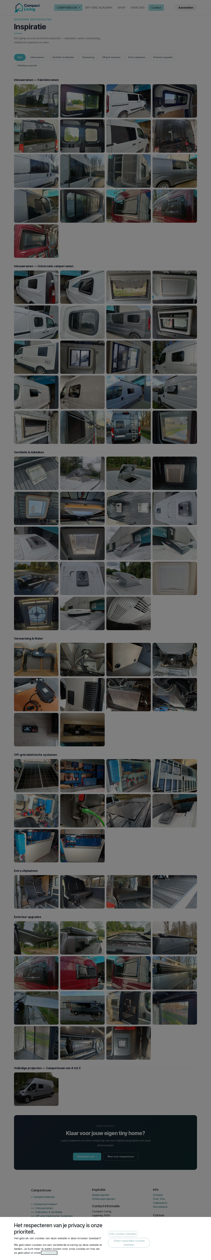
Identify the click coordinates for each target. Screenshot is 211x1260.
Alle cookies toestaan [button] (122, 1233)
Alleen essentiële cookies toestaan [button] (129, 1242)
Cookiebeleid (49, 1252)
